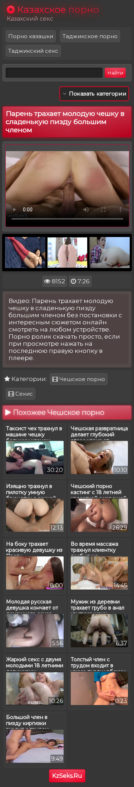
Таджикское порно (90, 36)
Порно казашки (30, 36)
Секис (23, 393)
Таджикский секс (33, 50)
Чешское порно (81, 379)
